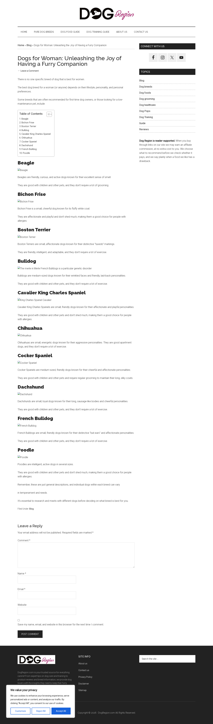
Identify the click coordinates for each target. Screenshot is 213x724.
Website (22, 604)
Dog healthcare (147, 104)
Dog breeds (145, 86)
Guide (142, 123)
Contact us (83, 670)
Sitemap (82, 690)
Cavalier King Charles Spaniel (36, 134)
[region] (40, 701)
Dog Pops (144, 111)
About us (82, 663)
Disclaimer (83, 683)
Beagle (25, 119)
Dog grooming (147, 98)
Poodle (26, 153)
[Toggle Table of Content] (47, 114)
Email (21, 589)
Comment (24, 540)
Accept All (61, 711)
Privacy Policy (85, 677)
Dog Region (106, 13)
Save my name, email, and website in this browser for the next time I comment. (61, 624)
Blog (29, 45)
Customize (20, 711)
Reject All (41, 711)
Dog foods (145, 92)
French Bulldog (29, 149)
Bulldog (25, 130)
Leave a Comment (30, 71)
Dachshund (27, 145)
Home (21, 45)
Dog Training (146, 117)
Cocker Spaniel (29, 141)
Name (22, 573)
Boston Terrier (29, 126)
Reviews (144, 129)
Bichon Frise (28, 122)
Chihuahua (27, 137)
